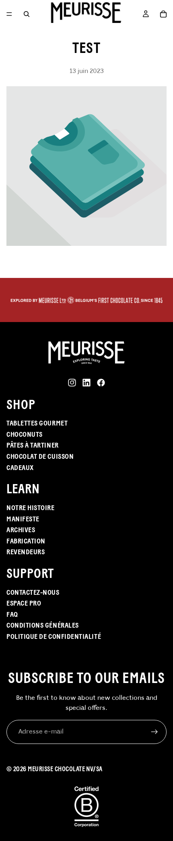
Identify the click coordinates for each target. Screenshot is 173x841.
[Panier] (163, 14)
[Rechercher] (26, 14)
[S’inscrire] (154, 731)
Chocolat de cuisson (40, 456)
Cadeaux (20, 467)
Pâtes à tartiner (32, 445)
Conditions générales (42, 625)
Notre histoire (30, 507)
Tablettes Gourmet (37, 423)
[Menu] (9, 14)
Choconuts (24, 434)
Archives (20, 529)
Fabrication (25, 541)
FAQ (12, 614)
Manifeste (22, 519)
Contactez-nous (33, 592)
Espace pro (23, 603)
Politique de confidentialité (53, 636)
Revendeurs (25, 551)
